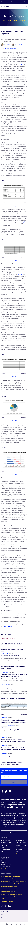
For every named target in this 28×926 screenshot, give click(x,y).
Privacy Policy (4, 917)
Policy (15, 20)
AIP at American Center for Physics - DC (21, 842)
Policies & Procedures (6, 914)
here (20, 65)
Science (9, 20)
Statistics (22, 20)
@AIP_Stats (7, 626)
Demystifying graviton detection (10, 655)
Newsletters (14, 1)
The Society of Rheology (7, 901)
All (4, 20)
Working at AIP (4, 911)
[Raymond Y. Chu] (13, 44)
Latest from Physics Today (11, 644)
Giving (25, 1)
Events (2, 1)
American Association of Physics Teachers (12, 884)
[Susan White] (2, 44)
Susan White (7, 44)
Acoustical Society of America (9, 878)
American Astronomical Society (9, 886)
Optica (2, 898)
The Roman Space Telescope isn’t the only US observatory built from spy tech (14, 675)
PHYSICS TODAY (5, 647)
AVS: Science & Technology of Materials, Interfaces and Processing (11, 895)
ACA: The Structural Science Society (10, 876)
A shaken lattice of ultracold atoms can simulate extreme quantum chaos (12, 688)
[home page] (7, 6)
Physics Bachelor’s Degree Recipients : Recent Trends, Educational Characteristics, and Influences (13, 741)
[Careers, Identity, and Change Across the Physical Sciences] (14, 708)
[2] (22, 222)
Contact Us (19, 854)
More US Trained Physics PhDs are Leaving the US (17, 729)
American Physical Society (8, 891)
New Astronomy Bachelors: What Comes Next (14, 756)
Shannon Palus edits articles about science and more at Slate (13, 667)
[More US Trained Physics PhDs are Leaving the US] (4, 728)
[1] (19, 159)
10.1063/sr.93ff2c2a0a (10, 48)
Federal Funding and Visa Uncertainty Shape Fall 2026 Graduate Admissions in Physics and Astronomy (13, 749)
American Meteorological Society (9, 889)
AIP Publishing (5, 857)
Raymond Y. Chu (19, 44)
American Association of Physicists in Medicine (13, 881)
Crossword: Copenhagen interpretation (12, 649)
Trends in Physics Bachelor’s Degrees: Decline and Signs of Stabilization (12, 763)
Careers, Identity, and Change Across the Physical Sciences (13, 721)
